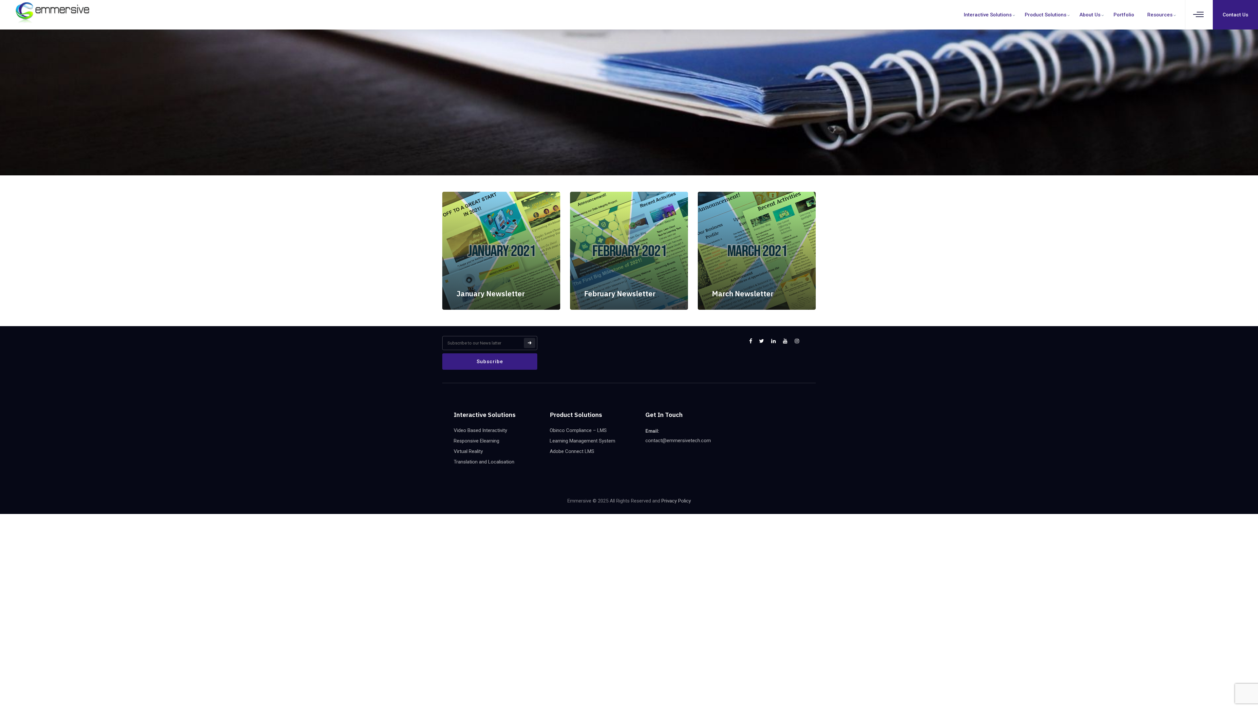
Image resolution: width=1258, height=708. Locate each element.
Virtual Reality (468, 451)
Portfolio (1124, 15)
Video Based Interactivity (480, 430)
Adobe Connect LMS (572, 451)
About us (1089, 15)
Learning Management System (582, 441)
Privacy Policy (676, 501)
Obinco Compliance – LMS (578, 430)
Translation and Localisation (484, 462)
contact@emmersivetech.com (678, 440)
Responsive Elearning (476, 441)
